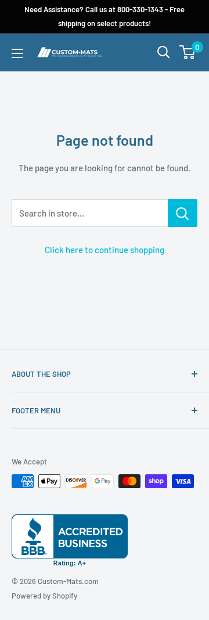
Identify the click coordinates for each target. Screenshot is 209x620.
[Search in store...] (182, 213)
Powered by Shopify (44, 595)
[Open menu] (17, 53)
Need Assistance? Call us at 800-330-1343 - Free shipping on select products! (104, 16)
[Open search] (163, 52)
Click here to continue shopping (104, 249)
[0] (188, 52)
